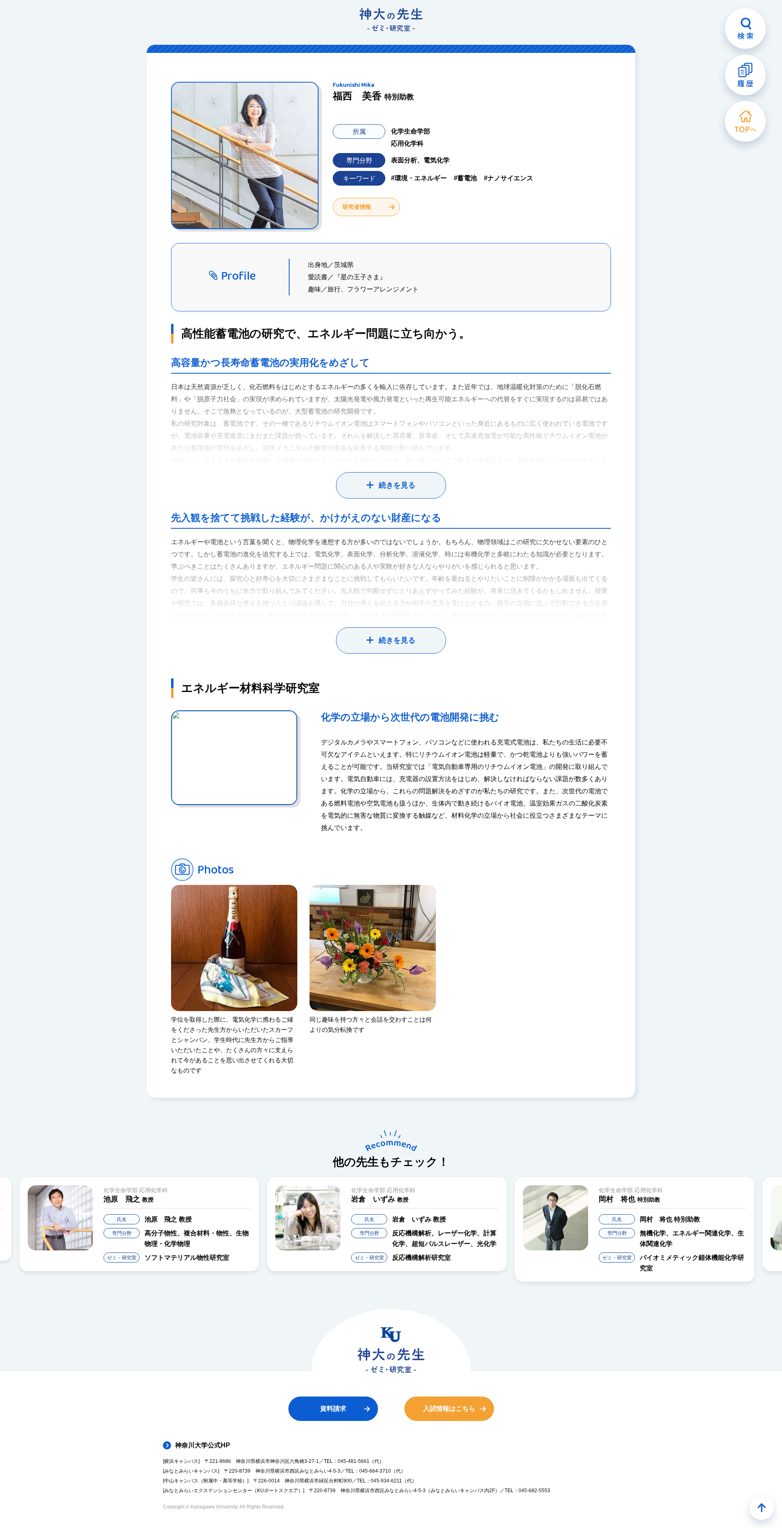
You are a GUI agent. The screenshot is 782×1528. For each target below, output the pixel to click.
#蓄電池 (465, 178)
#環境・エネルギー (419, 178)
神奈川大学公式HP (202, 1445)
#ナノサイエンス (508, 178)
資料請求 (333, 1408)
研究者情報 (357, 207)
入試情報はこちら (449, 1408)
